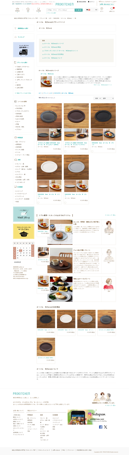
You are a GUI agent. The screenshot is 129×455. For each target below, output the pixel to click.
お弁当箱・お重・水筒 (22, 179)
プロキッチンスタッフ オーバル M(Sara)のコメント (61, 50)
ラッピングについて (18, 434)
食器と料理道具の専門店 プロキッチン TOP (26, 18)
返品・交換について (18, 423)
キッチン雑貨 (20, 149)
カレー (18, 121)
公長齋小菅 (19, 72)
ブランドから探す (22, 62)
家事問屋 (19, 69)
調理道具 (18, 144)
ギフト (102, 11)
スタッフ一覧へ (111, 215)
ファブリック (20, 196)
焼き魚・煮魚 (20, 127)
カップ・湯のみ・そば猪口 (24, 169)
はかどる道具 (20, 119)
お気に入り (112, 10)
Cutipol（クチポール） (23, 66)
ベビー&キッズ (20, 182)
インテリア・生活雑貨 (22, 199)
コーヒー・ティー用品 (22, 155)
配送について (16, 417)
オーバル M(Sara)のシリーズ (54, 43)
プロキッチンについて (44, 450)
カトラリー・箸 (20, 174)
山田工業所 (19, 87)
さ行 (50, 18)
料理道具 (17, 11)
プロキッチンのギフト (22, 111)
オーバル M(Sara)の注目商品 (54, 54)
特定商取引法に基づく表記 (84, 450)
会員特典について (18, 432)
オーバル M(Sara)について (53, 58)
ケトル (18, 152)
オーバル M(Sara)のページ (103, 85)
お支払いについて (18, 419)
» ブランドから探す (51, 13)
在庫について (16, 426)
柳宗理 (18, 85)
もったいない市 (20, 106)
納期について (16, 421)
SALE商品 (19, 108)
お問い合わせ (56, 450)
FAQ (63, 450)
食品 (17, 201)
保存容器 (18, 113)
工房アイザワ (20, 74)
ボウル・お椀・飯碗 (22, 166)
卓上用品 (18, 177)
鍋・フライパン (20, 142)
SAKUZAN (56, 18)
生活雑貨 (38, 11)
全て (40, 93)
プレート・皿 (20, 164)
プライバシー (70, 450)
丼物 (17, 124)
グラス (18, 172)
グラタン (18, 129)
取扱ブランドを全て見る (23, 93)
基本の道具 (19, 116)
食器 (28, 11)
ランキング (21, 37)
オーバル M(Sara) (66, 18)
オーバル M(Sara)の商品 (52, 47)
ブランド (45, 93)
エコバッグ (19, 191)
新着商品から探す (23, 28)
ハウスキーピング (21, 193)
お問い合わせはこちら (107, 4)
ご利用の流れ (16, 415)
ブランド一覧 (43, 18)
